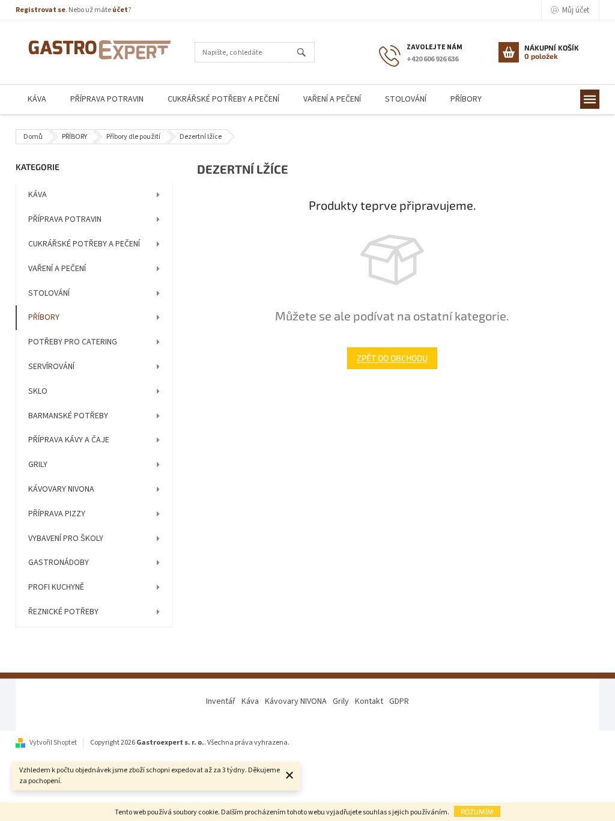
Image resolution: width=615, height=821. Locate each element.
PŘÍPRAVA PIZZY (56, 514)
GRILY (37, 465)
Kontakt (369, 701)
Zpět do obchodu (392, 358)
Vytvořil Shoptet (53, 742)
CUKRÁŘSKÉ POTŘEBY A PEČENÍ (84, 244)
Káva (250, 701)
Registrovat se (40, 10)
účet (120, 10)
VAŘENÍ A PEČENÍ (57, 269)
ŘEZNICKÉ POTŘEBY (63, 612)
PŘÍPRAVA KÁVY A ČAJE (68, 440)
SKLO (37, 391)
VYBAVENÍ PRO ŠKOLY (65, 539)
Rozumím (477, 811)
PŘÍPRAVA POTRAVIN (64, 219)
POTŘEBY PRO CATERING (72, 342)
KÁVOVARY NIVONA (61, 489)
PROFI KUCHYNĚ (56, 587)
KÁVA (37, 195)
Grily (341, 701)
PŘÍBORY (43, 317)
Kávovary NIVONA (296, 701)
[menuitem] (37, 99)
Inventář (220, 701)
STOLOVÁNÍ (49, 293)
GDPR (399, 701)
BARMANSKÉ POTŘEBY (68, 416)
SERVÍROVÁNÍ (51, 367)
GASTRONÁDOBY (58, 563)
